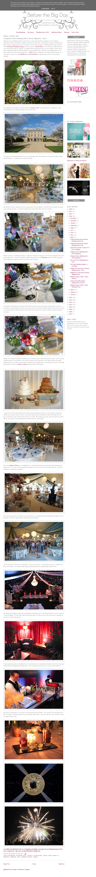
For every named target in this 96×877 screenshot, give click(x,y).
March (72, 289)
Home (34, 864)
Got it (53, 8)
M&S (31, 52)
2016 (70, 214)
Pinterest (51, 849)
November (73, 220)
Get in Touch (75, 32)
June (72, 232)
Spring (35, 857)
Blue (25, 855)
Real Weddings (20, 32)
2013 (70, 300)
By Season (31, 32)
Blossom (19, 855)
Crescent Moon (39, 46)
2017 (70, 211)
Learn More (45, 8)
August (72, 227)
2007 (70, 314)
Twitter (36, 849)
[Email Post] (25, 853)
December (73, 218)
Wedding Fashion (56, 32)
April (71, 237)
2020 (70, 209)
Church (30, 855)
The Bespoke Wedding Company (15, 46)
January (73, 294)
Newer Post (6, 864)
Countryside (38, 855)
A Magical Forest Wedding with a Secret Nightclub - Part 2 (25, 38)
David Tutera (47, 855)
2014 (70, 297)
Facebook (28, 849)
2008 (70, 312)
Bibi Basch (23, 54)
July (72, 230)
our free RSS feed (27, 851)
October (73, 223)
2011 (70, 304)
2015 (70, 216)
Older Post (61, 864)
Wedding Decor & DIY (42, 32)
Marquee (13, 857)
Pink (18, 857)
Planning (66, 32)
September (74, 225)
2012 (70, 302)
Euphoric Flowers (14, 465)
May (72, 235)
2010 (70, 307)
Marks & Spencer (23, 364)
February (73, 292)
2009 (70, 309)
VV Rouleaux (43, 257)
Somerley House (34, 108)
